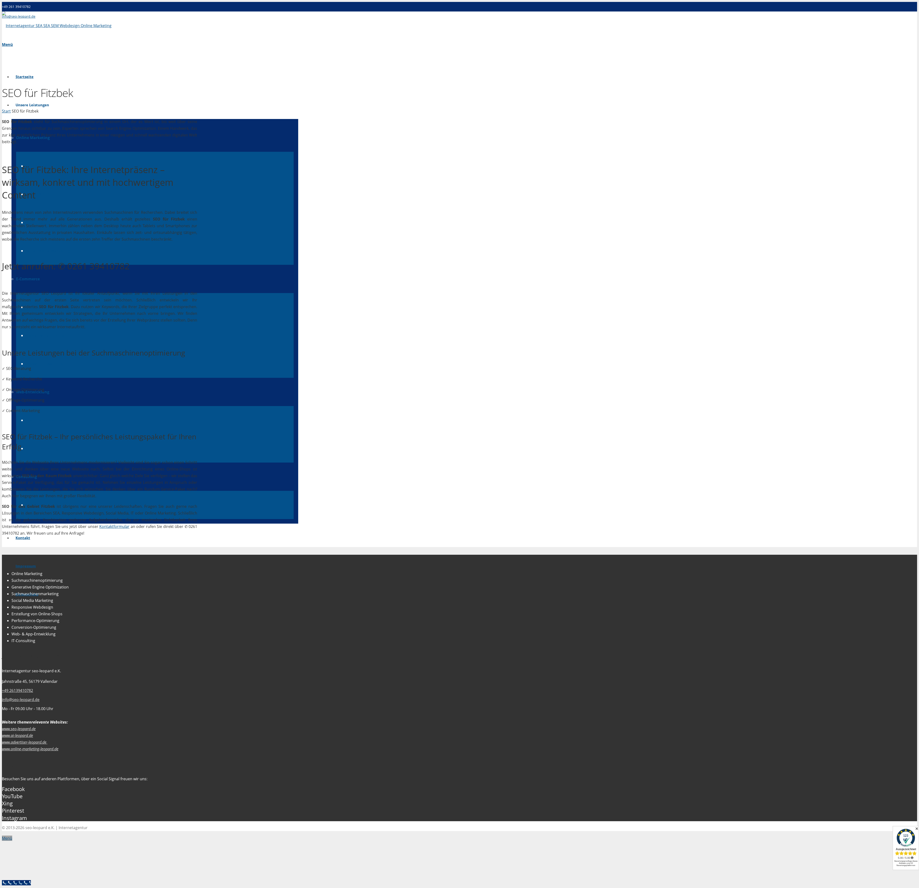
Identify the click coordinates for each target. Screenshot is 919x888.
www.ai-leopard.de (17, 735)
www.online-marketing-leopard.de (30, 749)
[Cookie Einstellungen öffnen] (38, 876)
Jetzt (10, 266)
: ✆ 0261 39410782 (66, 266)
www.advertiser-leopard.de (24, 742)
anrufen (37, 266)
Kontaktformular (114, 526)
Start (6, 111)
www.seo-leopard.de (19, 728)
